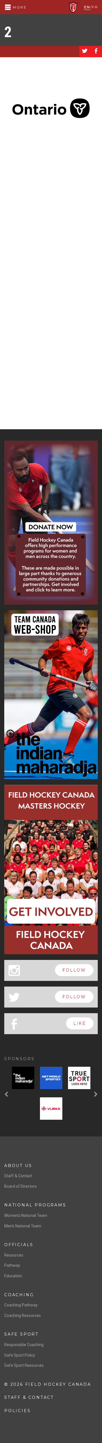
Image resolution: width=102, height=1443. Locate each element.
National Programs (35, 1205)
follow (74, 970)
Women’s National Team (25, 1215)
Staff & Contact (18, 1176)
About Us (18, 1165)
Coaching (19, 1294)
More (19, 7)
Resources (13, 1255)
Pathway (12, 1265)
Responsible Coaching (24, 1344)
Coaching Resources (22, 1315)
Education (13, 1276)
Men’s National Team (22, 1226)
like (79, 1023)
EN (87, 7)
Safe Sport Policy (19, 1355)
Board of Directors (20, 1186)
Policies (17, 1410)
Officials (18, 1244)
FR (95, 7)
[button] (7, 1094)
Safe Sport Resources (24, 1365)
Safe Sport (21, 1334)
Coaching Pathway (21, 1305)
